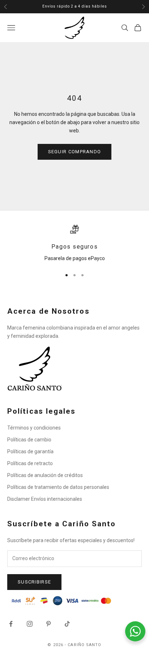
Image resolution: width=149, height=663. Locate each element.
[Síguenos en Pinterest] (48, 623)
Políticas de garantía (30, 451)
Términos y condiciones (34, 428)
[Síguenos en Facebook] (10, 623)
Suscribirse (34, 582)
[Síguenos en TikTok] (67, 623)
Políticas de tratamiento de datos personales (58, 487)
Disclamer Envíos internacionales (44, 499)
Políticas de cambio (29, 439)
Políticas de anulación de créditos (45, 475)
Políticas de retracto (30, 463)
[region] (74, 244)
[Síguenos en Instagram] (29, 623)
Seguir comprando (74, 151)
